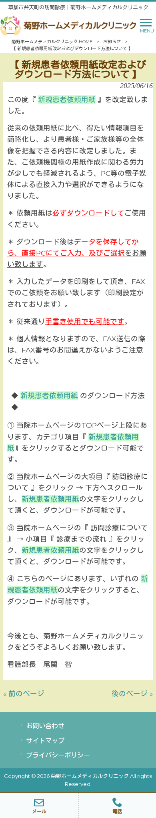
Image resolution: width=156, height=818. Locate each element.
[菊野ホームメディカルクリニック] (68, 24)
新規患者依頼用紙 (67, 99)
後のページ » (132, 693)
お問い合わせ (45, 726)
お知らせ (112, 41)
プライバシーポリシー (58, 755)
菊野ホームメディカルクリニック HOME (52, 41)
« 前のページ (23, 693)
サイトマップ (45, 741)
